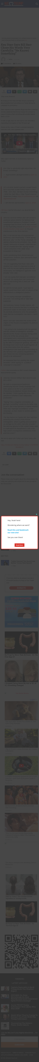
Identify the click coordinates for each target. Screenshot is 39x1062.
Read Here (19, 545)
